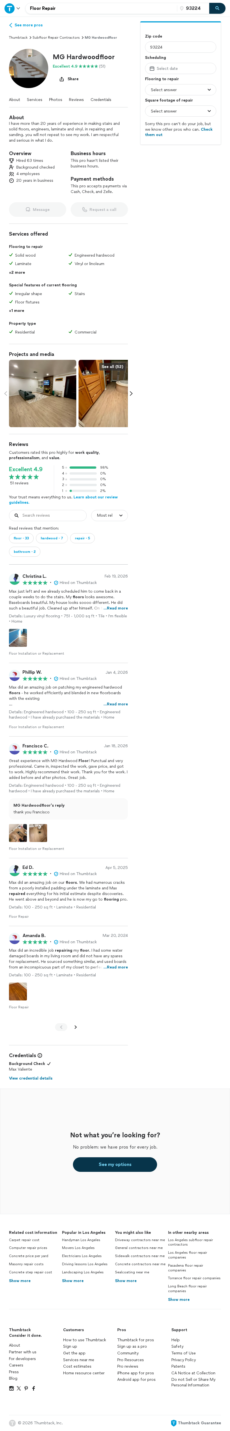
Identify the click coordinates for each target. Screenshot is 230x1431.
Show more (20, 1280)
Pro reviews (127, 1366)
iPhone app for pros (135, 1373)
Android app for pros (136, 1379)
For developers (22, 1358)
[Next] (76, 1027)
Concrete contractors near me (140, 1264)
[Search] (217, 8)
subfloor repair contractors (56, 38)
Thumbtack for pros (135, 1340)
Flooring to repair (162, 79)
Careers (16, 1365)
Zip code (153, 36)
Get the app (74, 1353)
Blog (13, 1378)
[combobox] (101, 8)
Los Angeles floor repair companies (187, 1255)
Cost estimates (77, 1366)
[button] (28, 68)
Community (128, 1353)
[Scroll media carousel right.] (131, 393)
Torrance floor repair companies (194, 1278)
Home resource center (84, 1373)
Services (34, 99)
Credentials (101, 99)
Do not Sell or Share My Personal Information (193, 1382)
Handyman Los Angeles (81, 1240)
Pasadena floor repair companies (185, 1268)
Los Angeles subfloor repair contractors (190, 1242)
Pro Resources (130, 1360)
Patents (178, 1366)
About (14, 99)
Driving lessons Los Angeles (84, 1264)
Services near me (78, 1360)
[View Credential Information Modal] (39, 1055)
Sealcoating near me (132, 1272)
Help (175, 1340)
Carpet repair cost (24, 1240)
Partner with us (22, 1352)
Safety (177, 1346)
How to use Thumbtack (84, 1340)
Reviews (76, 99)
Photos (55, 99)
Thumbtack (18, 38)
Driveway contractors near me (140, 1240)
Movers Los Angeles (78, 1248)
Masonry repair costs (26, 1264)
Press (14, 1372)
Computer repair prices (28, 1248)
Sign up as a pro (132, 1346)
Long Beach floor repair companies (187, 1288)
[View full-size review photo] (18, 638)
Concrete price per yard (28, 1256)
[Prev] (61, 1027)
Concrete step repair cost (30, 1272)
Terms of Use (183, 1353)
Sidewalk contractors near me (140, 1256)
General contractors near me (139, 1248)
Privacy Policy (183, 1360)
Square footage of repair (169, 100)
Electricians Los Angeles (82, 1256)
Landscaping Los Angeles (83, 1272)
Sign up (70, 1346)
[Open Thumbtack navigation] (12, 8)
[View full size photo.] (42, 393)
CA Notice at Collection (193, 1373)
